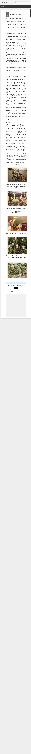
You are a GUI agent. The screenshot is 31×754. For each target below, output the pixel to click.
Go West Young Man (16, 14)
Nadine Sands (22, 285)
